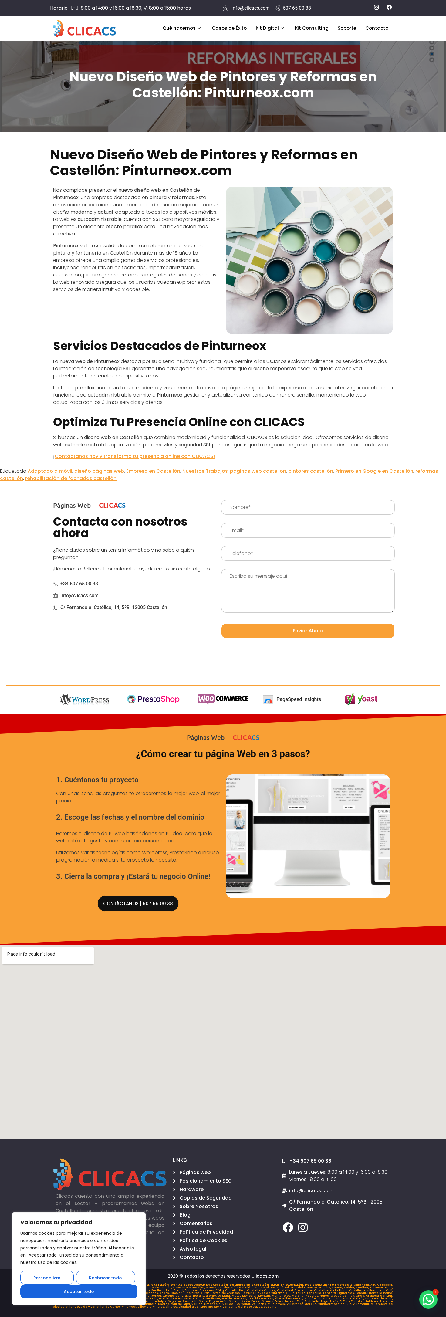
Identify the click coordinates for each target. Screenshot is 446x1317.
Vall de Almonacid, (206, 1304)
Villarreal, (129, 1307)
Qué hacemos (179, 28)
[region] (79, 1258)
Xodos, (165, 1293)
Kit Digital (267, 28)
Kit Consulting (312, 28)
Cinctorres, (192, 1293)
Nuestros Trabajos (205, 471)
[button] (428, 1299)
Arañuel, (283, 1287)
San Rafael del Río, (350, 1298)
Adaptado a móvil (50, 471)
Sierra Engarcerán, (214, 1301)
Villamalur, (362, 1304)
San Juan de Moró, (379, 1298)
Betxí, (170, 1290)
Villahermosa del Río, (335, 1304)
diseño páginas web (99, 471)
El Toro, (345, 1301)
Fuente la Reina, (380, 1293)
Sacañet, (311, 1298)
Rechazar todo (105, 1278)
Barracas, (377, 1287)
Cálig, (220, 1290)
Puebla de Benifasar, (205, 1298)
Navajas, (313, 1296)
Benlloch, (158, 1290)
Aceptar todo (79, 1291)
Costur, (247, 1293)
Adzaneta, (362, 1285)
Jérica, (157, 1296)
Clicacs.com (265, 1276)
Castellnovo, (304, 1290)
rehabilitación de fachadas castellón (71, 478)
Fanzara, (330, 1293)
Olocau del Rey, (343, 1296)
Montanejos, (282, 1296)
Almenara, (214, 1287)
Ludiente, (210, 1296)
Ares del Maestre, (304, 1287)
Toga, (325, 1301)
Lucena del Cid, (175, 1296)
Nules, (325, 1296)
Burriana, (192, 1290)
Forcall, (361, 1293)
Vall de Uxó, (232, 1304)
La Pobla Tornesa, (261, 1298)
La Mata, (225, 1296)
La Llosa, (195, 1296)
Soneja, (235, 1301)
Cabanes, (207, 1290)
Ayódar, (350, 1287)
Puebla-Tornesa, (234, 1298)
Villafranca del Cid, (302, 1304)
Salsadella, (327, 1298)
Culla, (291, 1293)
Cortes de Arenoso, (225, 1293)
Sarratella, (190, 1301)
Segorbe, (175, 1301)
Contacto (376, 28)
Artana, (338, 1287)
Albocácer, (385, 1285)
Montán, (265, 1296)
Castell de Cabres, (262, 1290)
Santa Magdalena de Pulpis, (145, 1301)
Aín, (373, 1285)
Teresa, (291, 1301)
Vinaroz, (172, 1307)
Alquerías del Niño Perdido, (244, 1287)
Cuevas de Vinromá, (269, 1293)
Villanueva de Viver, (81, 1307)
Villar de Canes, (109, 1307)
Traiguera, (149, 1304)
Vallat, (246, 1304)
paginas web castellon (258, 471)
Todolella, (313, 1301)
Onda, (361, 1296)
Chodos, (153, 1293)
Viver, (224, 1307)
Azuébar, (363, 1287)
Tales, (280, 1301)
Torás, (335, 1301)
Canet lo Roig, (236, 1290)
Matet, (237, 1296)
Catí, (389, 1290)
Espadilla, (315, 1293)
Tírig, (301, 1301)
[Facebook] (287, 1227)
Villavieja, (145, 1307)
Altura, (271, 1287)
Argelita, (325, 1287)
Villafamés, (277, 1304)
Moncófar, (250, 1296)
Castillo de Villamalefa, (367, 1290)
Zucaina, (270, 1307)
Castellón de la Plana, (331, 1290)
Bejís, (389, 1287)
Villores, (159, 1307)
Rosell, (298, 1298)
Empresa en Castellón (153, 471)
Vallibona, (260, 1304)
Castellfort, (285, 1290)
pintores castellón (310, 471)
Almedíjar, (197, 1287)
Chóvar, (177, 1293)
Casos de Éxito (229, 28)
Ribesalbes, (284, 1298)
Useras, (164, 1304)
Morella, (298, 1296)
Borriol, (179, 1290)
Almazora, (181, 1287)
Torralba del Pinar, (365, 1301)
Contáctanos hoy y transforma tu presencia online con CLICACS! (135, 456)
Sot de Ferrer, (251, 1301)
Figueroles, (346, 1293)
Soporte (347, 28)
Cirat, (205, 1293)
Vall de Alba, (181, 1304)
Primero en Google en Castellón (374, 471)
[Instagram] (303, 1227)
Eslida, (301, 1293)
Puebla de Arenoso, (174, 1298)
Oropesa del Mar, (379, 1296)
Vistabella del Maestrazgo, (199, 1307)
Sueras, (268, 1301)
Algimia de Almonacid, (155, 1287)
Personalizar (47, 1278)
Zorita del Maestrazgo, (246, 1307)
